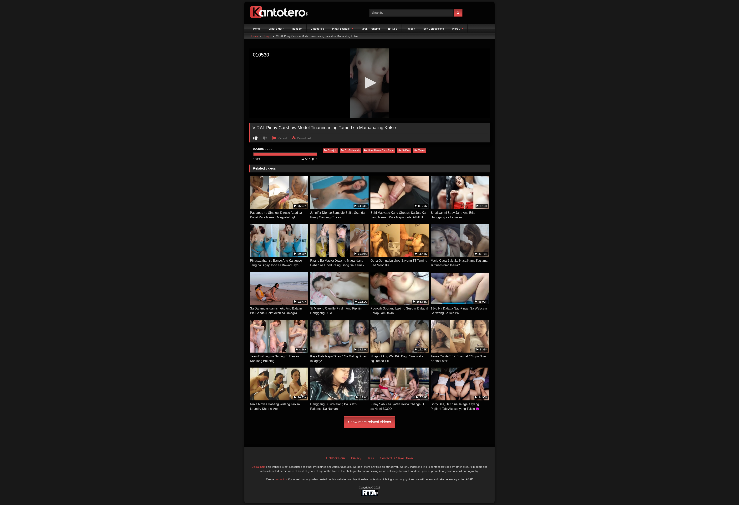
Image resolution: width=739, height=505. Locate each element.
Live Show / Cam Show (381, 150)
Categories (317, 28)
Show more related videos (369, 422)
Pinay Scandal (340, 28)
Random (297, 28)
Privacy (356, 458)
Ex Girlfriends (352, 150)
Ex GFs (392, 28)
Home (257, 28)
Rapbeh (410, 28)
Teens (421, 150)
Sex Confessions (433, 28)
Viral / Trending (370, 28)
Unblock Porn (335, 458)
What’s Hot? (276, 28)
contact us (281, 479)
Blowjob (267, 36)
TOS (370, 458)
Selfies (406, 150)
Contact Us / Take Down (396, 458)
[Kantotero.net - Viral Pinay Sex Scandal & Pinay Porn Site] (280, 13)
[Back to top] (727, 493)
